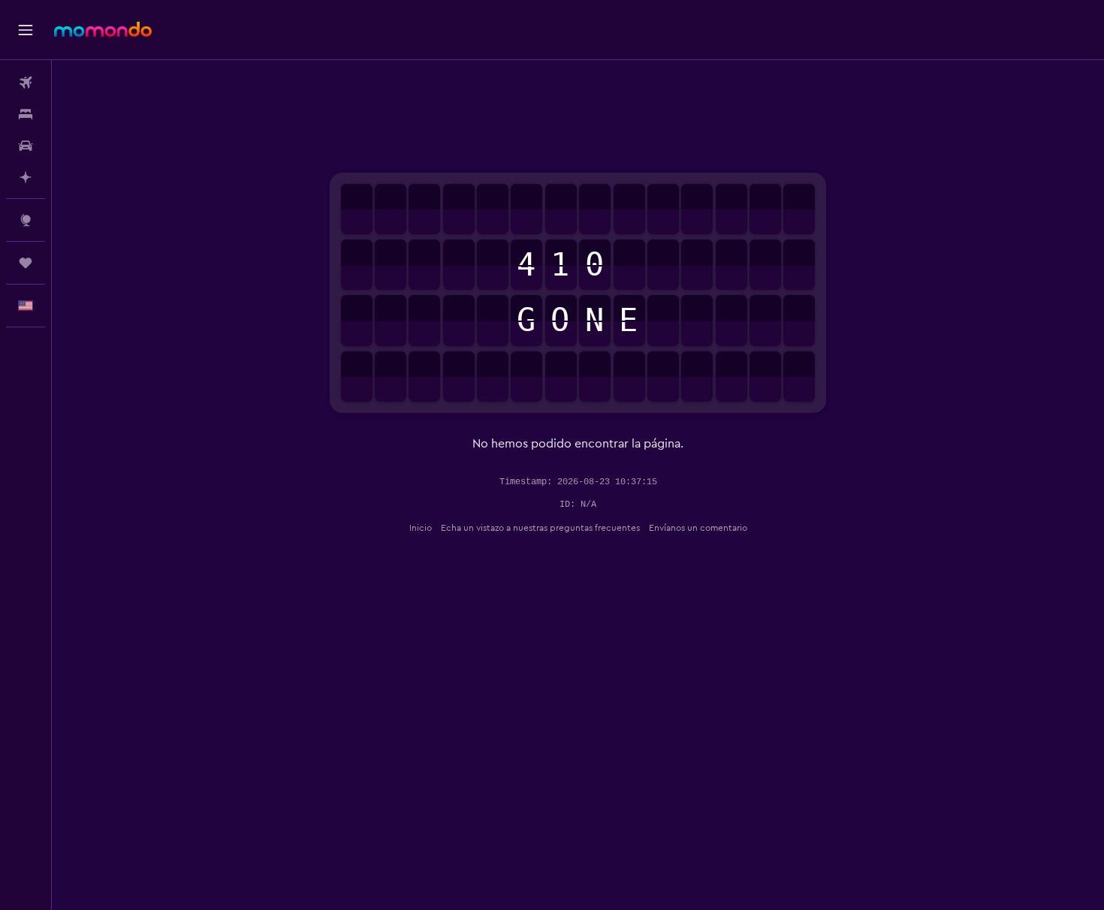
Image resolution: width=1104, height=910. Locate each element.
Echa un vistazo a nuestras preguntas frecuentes (540, 527)
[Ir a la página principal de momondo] (103, 29)
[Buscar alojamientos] (25, 114)
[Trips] (25, 263)
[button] (25, 30)
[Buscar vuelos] (25, 83)
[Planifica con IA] (25, 177)
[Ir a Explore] (25, 220)
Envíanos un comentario (698, 527)
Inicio (420, 527)
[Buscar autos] (25, 146)
